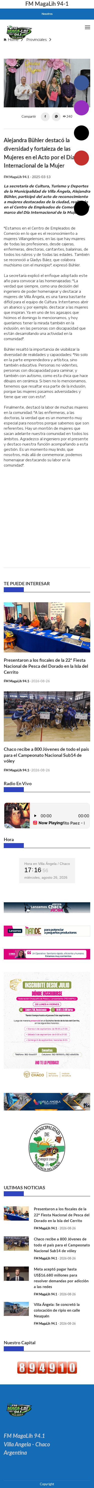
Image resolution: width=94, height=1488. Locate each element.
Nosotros (47, 14)
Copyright (47, 1484)
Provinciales (36, 39)
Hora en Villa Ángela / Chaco (47, 864)
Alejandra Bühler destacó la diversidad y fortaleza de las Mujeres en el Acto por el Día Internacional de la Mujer (43, 51)
